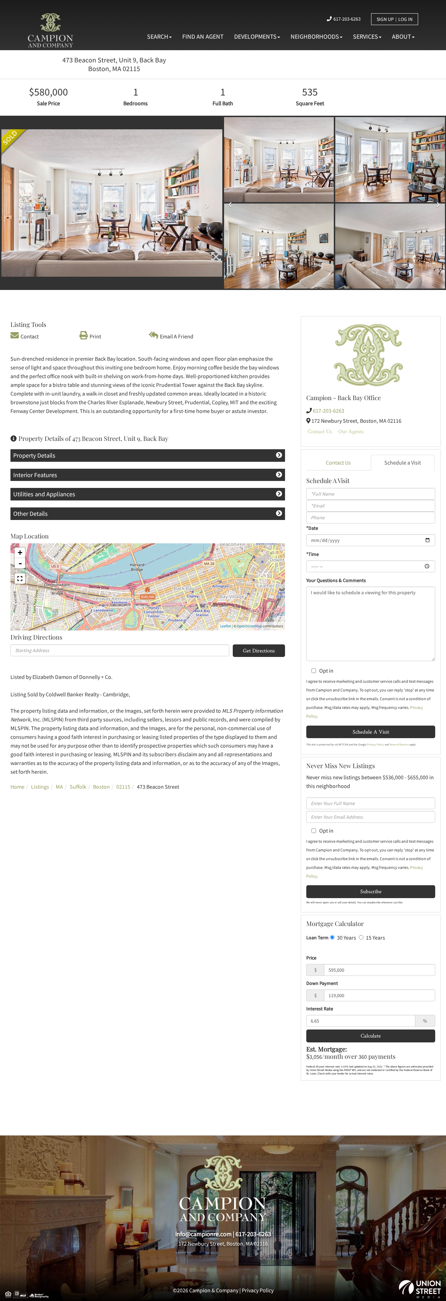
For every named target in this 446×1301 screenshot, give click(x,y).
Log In (405, 19)
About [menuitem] (401, 36)
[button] (17, 203)
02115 (123, 786)
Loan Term (317, 937)
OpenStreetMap (249, 625)
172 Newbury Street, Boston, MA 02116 (223, 1243)
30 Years (346, 937)
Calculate (371, 1035)
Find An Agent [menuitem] (203, 36)
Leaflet (225, 625)
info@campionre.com (203, 1234)
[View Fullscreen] (20, 578)
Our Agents (351, 431)
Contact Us (320, 431)
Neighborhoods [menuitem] (315, 36)
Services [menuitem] (365, 36)
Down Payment (322, 983)
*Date (312, 528)
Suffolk (78, 786)
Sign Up (385, 19)
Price (311, 958)
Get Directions (259, 650)
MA (59, 786)
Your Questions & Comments (336, 580)
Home (17, 786)
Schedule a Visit (402, 462)
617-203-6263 (347, 19)
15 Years (375, 937)
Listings (40, 786)
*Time (312, 554)
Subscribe (371, 891)
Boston (101, 786)
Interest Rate (319, 1008)
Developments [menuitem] (255, 36)
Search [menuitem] (157, 36)
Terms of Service (399, 744)
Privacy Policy (375, 744)
